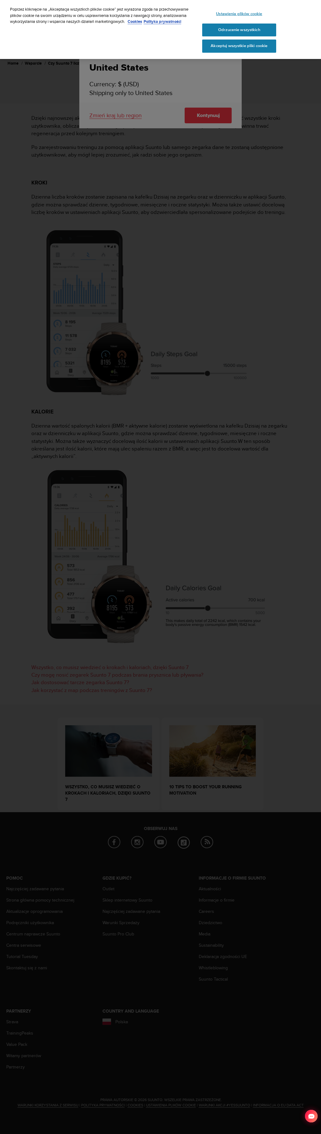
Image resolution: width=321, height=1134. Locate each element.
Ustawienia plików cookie (239, 13)
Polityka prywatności (162, 21)
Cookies (135, 21)
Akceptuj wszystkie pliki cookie (239, 45)
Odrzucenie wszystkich (239, 29)
